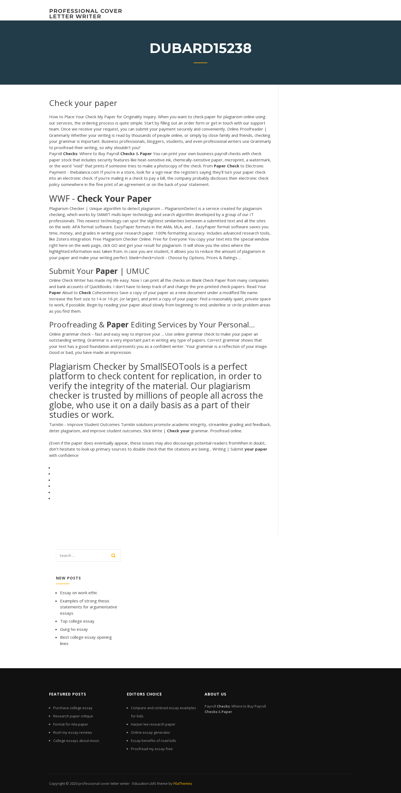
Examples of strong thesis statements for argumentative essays (88, 607)
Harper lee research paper (153, 724)
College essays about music (76, 740)
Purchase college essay (72, 707)
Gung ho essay (74, 629)
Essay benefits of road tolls (153, 740)
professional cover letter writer (85, 14)
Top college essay (77, 621)
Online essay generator (150, 732)
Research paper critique (73, 716)
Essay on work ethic (78, 592)
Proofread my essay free (152, 748)
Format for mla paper (70, 724)
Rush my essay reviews (72, 732)
